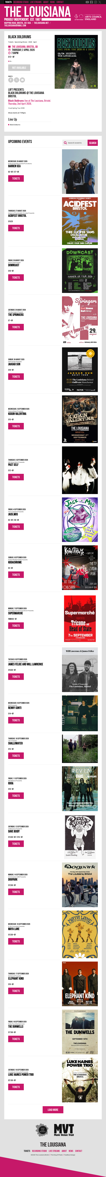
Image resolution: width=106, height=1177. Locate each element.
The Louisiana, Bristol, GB (24, 46)
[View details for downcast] (80, 270)
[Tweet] (16, 80)
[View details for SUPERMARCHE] (80, 618)
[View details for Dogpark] (80, 885)
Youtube (87, 2)
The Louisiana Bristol (42, 1155)
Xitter (99, 2)
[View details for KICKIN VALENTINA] (80, 419)
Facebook (91, 2)
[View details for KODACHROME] (80, 567)
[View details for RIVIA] (80, 788)
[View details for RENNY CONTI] (80, 713)
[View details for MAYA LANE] (80, 934)
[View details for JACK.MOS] (80, 519)
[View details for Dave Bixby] (80, 836)
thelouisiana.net (41, 23)
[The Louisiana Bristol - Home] (37, 13)
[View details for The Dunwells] (80, 1032)
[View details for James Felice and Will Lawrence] (80, 669)
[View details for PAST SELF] (80, 470)
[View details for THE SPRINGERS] (80, 320)
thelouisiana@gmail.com (15, 25)
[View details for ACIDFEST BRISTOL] (80, 221)
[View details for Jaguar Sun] (80, 369)
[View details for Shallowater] (80, 749)
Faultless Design (69, 1155)
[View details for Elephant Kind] (80, 984)
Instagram (95, 2)
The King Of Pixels (57, 1155)
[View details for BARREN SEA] (80, 171)
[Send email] (22, 80)
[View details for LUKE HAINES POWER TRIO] (80, 1080)
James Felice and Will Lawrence (25, 663)
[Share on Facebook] (10, 80)
